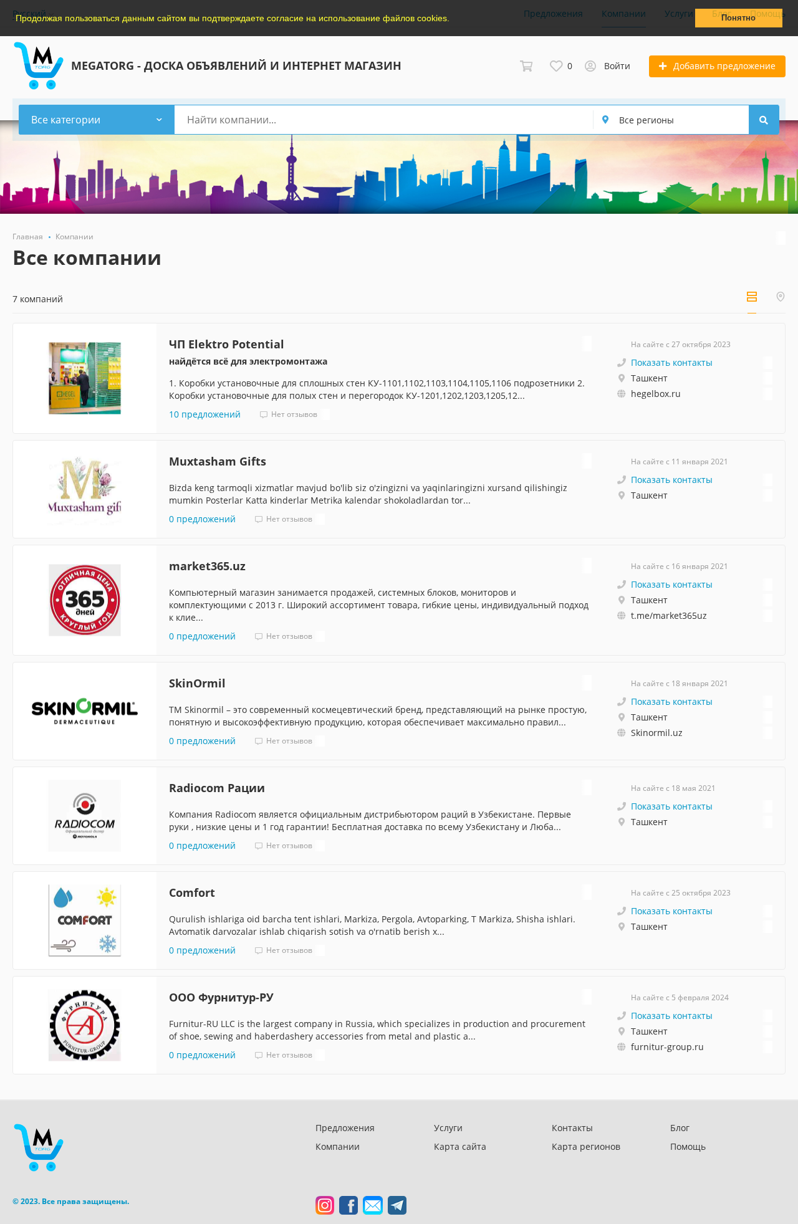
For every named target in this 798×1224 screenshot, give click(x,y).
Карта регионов (586, 1146)
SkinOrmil (197, 683)
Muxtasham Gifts (217, 461)
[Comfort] (84, 920)
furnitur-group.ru (667, 1047)
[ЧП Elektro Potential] (84, 378)
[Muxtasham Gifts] (84, 489)
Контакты (572, 1128)
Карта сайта (460, 1146)
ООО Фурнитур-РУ (221, 997)
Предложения (345, 1128)
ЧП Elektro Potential (226, 344)
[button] (454, 19)
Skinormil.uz (657, 733)
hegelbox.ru (656, 393)
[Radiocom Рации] (84, 815)
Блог (680, 1128)
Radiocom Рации (217, 787)
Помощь (688, 1146)
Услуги (448, 1128)
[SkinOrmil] (84, 711)
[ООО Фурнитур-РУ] (84, 1025)
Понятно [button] (738, 18)
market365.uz (207, 565)
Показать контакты (672, 362)
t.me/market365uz (669, 615)
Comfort (192, 892)
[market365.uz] (84, 600)
